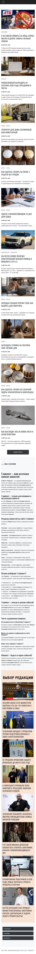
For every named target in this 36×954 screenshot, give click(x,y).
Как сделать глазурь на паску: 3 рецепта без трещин (15, 173)
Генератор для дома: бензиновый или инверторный (16, 131)
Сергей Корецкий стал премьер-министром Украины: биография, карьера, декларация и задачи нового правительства (17, 912)
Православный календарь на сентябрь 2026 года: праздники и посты (16, 85)
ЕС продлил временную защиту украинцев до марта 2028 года (17, 761)
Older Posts (18, 452)
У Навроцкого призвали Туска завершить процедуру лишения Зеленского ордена (17, 788)
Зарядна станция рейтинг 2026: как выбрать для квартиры (17, 304)
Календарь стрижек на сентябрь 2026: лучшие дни (15, 346)
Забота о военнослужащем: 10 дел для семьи (16, 215)
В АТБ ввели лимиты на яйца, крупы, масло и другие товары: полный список (17, 38)
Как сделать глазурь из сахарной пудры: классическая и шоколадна (17, 391)
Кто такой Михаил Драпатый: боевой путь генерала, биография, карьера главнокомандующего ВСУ (17, 848)
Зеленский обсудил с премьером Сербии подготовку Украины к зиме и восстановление (17, 734)
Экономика (4, 32)
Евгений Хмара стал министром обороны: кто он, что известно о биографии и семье (17, 705)
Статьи (8, 125)
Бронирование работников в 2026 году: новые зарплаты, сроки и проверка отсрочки (17, 882)
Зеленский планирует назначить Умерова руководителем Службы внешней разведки (17, 816)
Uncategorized (5, 252)
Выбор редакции (18, 678)
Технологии (13, 252)
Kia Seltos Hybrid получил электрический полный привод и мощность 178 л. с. (16, 259)
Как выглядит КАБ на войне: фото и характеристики (17, 433)
